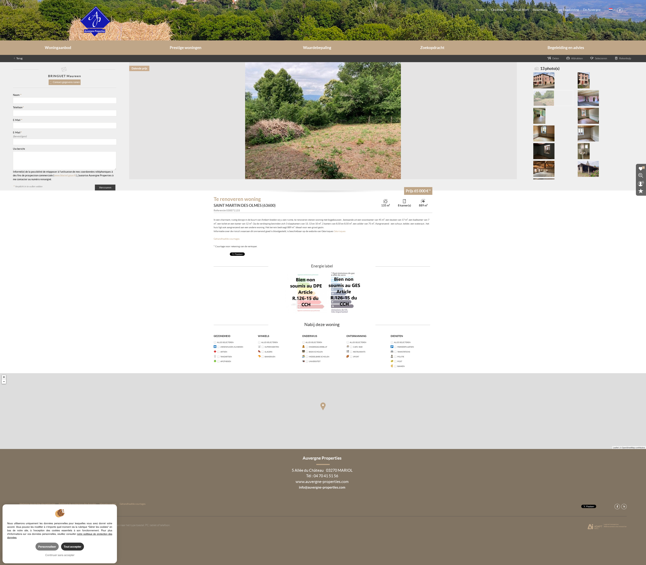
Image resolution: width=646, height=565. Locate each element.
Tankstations (403, 352)
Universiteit (314, 361)
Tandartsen (226, 357)
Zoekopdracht (432, 47)
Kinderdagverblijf (318, 347)
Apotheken (225, 361)
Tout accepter (72, 546)
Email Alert (521, 9)
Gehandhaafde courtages (227, 239)
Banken (401, 366)
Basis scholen (316, 352)
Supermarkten (272, 347)
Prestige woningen (185, 47)
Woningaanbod (58, 47)
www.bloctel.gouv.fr (65, 175)
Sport (356, 357)
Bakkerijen (270, 357)
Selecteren (601, 58)
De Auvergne (592, 9)
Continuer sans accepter (59, 555)
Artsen (223, 352)
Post (399, 361)
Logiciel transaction (611, 524)
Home (480, 9)
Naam (17, 94)
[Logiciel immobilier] (595, 526)
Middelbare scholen (319, 357)
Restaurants (359, 352)
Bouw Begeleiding (566, 9)
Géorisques (340, 231)
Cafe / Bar (358, 347)
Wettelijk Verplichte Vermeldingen (37, 504)
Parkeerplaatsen (405, 347)
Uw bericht (19, 148)
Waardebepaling (317, 47)
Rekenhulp (540, 9)
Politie (400, 357)
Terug (19, 58)
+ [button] (4, 377)
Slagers (268, 352)
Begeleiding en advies (566, 47)
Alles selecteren (225, 342)
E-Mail (17, 120)
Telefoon (18, 107)
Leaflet (616, 447)
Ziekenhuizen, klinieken (231, 347)
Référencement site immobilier (615, 526)
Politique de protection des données (77, 504)
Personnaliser (47, 546)
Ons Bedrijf (499, 9)
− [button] (4, 381)
